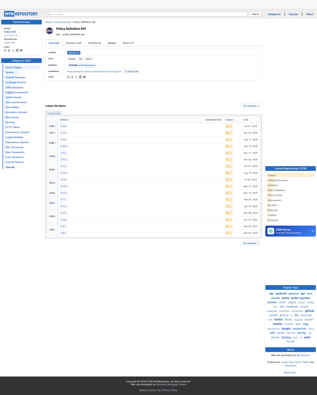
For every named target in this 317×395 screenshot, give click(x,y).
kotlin (278, 319)
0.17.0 (63, 132)
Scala (284, 362)
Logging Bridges (14, 137)
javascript (306, 315)
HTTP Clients (12, 127)
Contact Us (154, 390)
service (291, 332)
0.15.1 (63, 153)
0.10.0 (64, 219)
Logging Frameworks (17, 92)
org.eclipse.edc (62, 21)
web (307, 337)
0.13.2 (64, 179)
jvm (270, 319)
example (272, 311)
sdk (273, 332)
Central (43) (53, 113)
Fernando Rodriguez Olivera (171, 384)
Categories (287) (21, 60)
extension (284, 311)
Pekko (305, 362)
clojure (292, 302)
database (292, 306)
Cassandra (290, 365)
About (309, 14)
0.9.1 (63, 226)
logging (299, 319)
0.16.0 (64, 146)
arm (309, 293)
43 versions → (251, 105)
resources (300, 328)
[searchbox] (146, 14)
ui (301, 337)
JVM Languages (14, 87)
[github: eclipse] (5, 50)
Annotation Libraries (16, 112)
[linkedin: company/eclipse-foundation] (17, 50)
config (310, 302)
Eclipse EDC (10, 31)
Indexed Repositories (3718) (291, 168)
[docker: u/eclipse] (9, 50)
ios (297, 315)
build (286, 298)
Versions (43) (74, 42)
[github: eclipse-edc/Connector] (68, 77)
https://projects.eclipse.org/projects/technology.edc (94, 71)
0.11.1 (63, 199)
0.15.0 (64, 159)
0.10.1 (63, 213)
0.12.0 (64, 193)
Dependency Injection (17, 142)
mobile (278, 324)
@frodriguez (303, 355)
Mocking (10, 122)
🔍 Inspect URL (131, 71)
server (281, 332)
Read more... (291, 372)
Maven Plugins (13, 67)
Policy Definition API (71, 28)
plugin (286, 328)
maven (309, 319)
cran (275, 306)
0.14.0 (64, 173)
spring (302, 332)
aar (271, 293)
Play (291, 362)
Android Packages (15, 77)
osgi (305, 324)
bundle (272, 302)
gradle (274, 315)
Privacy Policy (169, 390)
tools (296, 337)
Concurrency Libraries (17, 132)
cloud (301, 302)
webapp (290, 341)
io (292, 315)
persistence (274, 328)
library (288, 319)
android (281, 293)
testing (287, 337)
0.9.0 (63, 233)
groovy (284, 315)
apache (293, 293)
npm (298, 324)
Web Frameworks (15, 152)
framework (297, 311)
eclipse (72, 59)
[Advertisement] (158, 4)
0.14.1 (63, 166)
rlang (311, 328)
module (289, 324)
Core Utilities (12, 107)
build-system (300, 298)
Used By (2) (94, 42)
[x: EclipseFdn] (13, 50)
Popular (293, 14)
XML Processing (14, 147)
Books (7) (128, 42)
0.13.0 (64, 186)
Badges (112, 42)
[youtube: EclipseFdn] (21, 50)
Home (48, 21)
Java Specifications (16, 102)
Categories (274, 14)
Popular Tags (290, 287)
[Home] (21, 15)
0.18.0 (64, 126)
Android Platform (14, 162)
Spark (298, 362)
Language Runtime (15, 82)
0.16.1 (63, 139)
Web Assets (12, 117)
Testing (9, 72)
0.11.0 (63, 206)
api (80, 59)
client (282, 302)
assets (276, 298)
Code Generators (14, 157)
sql (309, 332)
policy (89, 59)
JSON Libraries (13, 97)
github (309, 311)
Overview (54, 42)
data (282, 306)
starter (275, 337)
